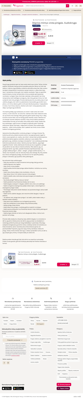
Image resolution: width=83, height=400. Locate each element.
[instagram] (8, 362)
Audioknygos (6, 14)
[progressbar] (41, 57)
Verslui (5, 324)
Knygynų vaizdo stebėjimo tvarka (66, 345)
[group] (41, 57)
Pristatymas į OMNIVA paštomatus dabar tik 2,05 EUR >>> (40, 1)
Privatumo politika (62, 364)
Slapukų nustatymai (73, 370)
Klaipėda (45, 320)
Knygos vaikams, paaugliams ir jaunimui (41, 339)
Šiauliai (32, 324)
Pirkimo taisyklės (72, 352)
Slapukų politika (62, 370)
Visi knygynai (40, 324)
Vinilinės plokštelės (35, 359)
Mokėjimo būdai (62, 352)
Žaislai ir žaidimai (35, 355)
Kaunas (38, 320)
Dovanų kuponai (65, 384)
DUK (59, 374)
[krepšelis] (80, 6)
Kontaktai (19, 320)
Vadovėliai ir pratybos (36, 349)
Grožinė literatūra (35, 332)
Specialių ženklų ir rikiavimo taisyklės (67, 349)
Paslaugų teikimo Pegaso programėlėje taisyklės (68, 359)
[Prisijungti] (76, 6)
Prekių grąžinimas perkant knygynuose (68, 342)
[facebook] (4, 362)
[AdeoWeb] (77, 396)
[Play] (13, 57)
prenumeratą (41, 65)
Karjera (12, 320)
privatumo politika (15, 355)
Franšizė (6, 320)
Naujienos (65, 374)
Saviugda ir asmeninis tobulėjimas (30, 14)
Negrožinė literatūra (15, 14)
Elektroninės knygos (36, 345)
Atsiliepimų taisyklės (63, 355)
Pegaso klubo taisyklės (63, 367)
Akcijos (45, 359)
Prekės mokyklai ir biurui (37, 352)
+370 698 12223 (62, 320)
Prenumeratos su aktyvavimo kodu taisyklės (68, 378)
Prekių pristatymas (62, 335)
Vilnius (32, 320)
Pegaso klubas (64, 388)
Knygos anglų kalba (36, 342)
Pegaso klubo (40, 36)
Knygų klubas (13, 324)
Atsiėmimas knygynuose (64, 339)
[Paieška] (67, 5)
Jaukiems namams (47, 355)
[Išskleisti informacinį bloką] (72, 6)
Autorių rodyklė (35, 362)
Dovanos (48, 352)
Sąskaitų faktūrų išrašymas (65, 332)
